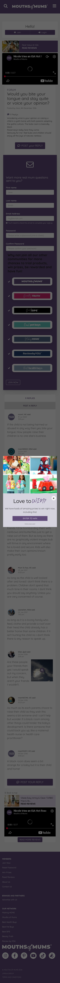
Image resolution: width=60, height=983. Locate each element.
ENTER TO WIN (30, 518)
